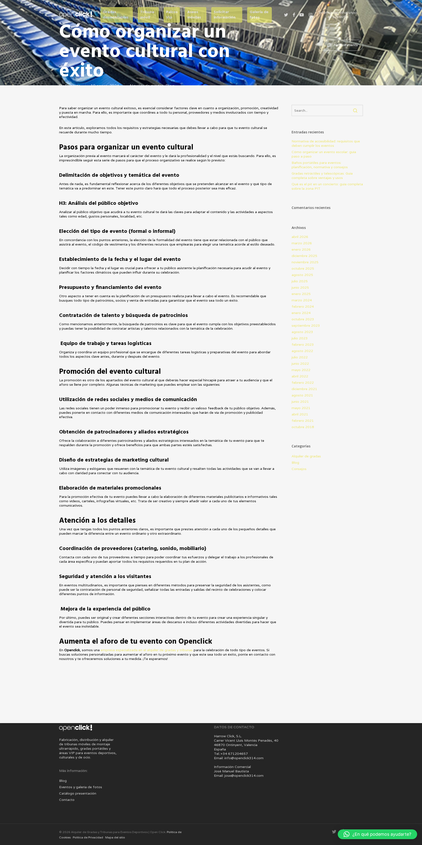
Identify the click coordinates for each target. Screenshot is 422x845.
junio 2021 (300, 401)
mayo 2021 (301, 408)
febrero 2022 (303, 382)
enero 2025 (301, 294)
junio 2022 (300, 363)
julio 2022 (300, 357)
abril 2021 (300, 414)
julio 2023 (300, 338)
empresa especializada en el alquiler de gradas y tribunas (147, 650)
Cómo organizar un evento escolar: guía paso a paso (324, 154)
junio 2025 (300, 287)
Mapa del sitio (115, 837)
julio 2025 (300, 281)
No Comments (345, 45)
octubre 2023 (303, 319)
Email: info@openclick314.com (239, 758)
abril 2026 (300, 237)
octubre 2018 (303, 427)
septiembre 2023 (306, 325)
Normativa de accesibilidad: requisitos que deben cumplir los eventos (326, 143)
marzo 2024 (302, 300)
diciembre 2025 (304, 256)
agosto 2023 (302, 332)
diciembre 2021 (304, 389)
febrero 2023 (303, 344)
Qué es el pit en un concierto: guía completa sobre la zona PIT (327, 186)
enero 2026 (301, 249)
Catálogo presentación (77, 793)
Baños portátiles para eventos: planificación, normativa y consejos (320, 164)
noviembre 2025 (305, 262)
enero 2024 (301, 313)
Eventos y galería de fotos (80, 787)
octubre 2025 (303, 268)
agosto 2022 (302, 351)
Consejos (299, 469)
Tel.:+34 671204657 (231, 753)
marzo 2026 (302, 243)
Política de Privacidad (88, 837)
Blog (295, 462)
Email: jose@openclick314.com (239, 775)
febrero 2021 (303, 420)
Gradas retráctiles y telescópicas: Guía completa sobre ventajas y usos (322, 175)
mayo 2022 (301, 370)
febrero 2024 (303, 306)
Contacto (66, 799)
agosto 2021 (302, 395)
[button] (377, 834)
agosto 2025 (302, 275)
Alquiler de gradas (306, 456)
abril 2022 (300, 376)
